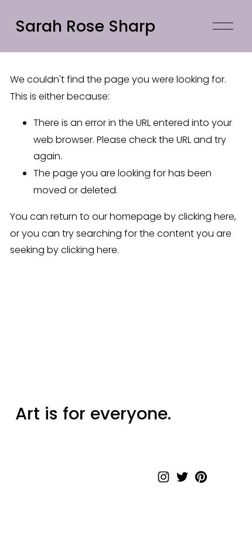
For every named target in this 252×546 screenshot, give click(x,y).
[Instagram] (163, 477)
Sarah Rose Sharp (85, 26)
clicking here (206, 216)
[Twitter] (182, 477)
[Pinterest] (201, 477)
